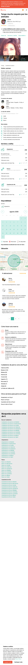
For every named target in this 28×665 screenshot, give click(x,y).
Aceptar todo (7, 662)
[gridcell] (21, 218)
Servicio (3, 203)
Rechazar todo (18, 662)
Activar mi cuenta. (5, 6)
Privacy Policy (18, 659)
